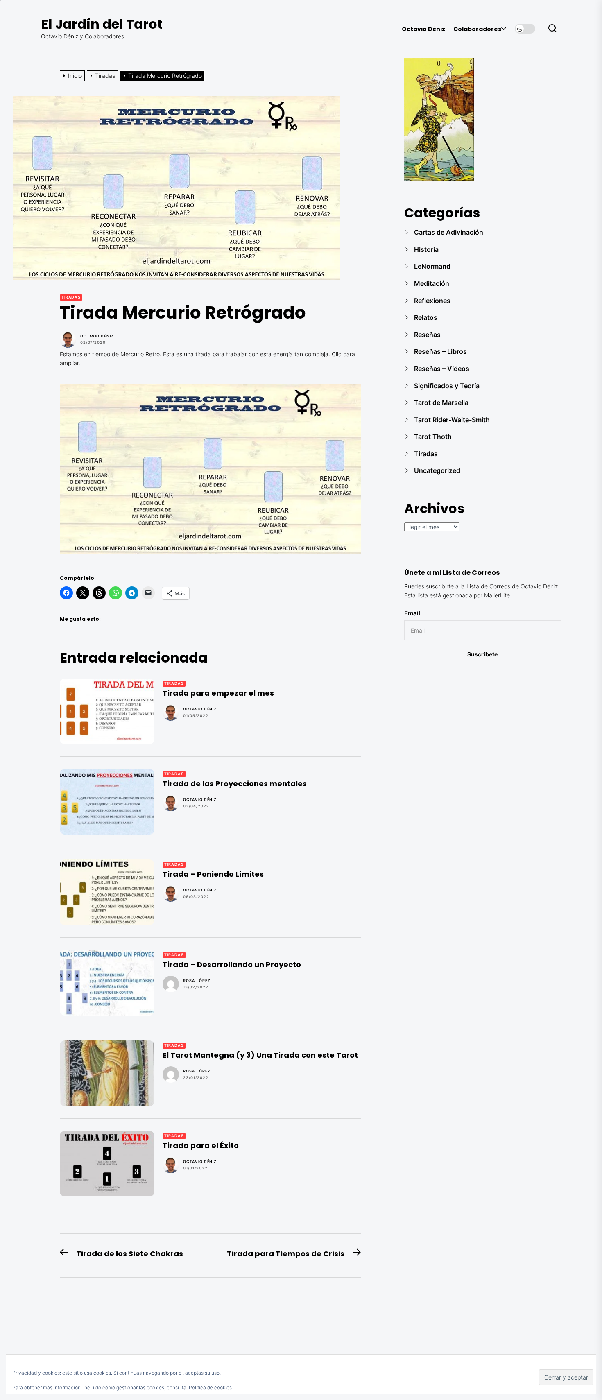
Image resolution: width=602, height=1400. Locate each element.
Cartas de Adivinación (448, 232)
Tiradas (71, 297)
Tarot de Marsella (441, 402)
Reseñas (427, 334)
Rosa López (196, 981)
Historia (426, 249)
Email (412, 613)
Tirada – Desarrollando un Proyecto (232, 964)
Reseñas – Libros (440, 351)
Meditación (431, 283)
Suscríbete (482, 654)
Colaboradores (477, 29)
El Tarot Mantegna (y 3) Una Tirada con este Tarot (260, 1055)
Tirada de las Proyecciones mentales (235, 783)
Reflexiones (432, 300)
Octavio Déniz (423, 29)
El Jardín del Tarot (102, 24)
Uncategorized (437, 470)
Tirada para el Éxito (201, 1145)
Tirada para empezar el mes (218, 693)
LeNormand (432, 266)
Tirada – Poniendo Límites (213, 874)
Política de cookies (210, 1387)
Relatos (425, 317)
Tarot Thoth (433, 436)
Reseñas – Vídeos (441, 368)
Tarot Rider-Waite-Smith (452, 420)
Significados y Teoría (447, 386)
